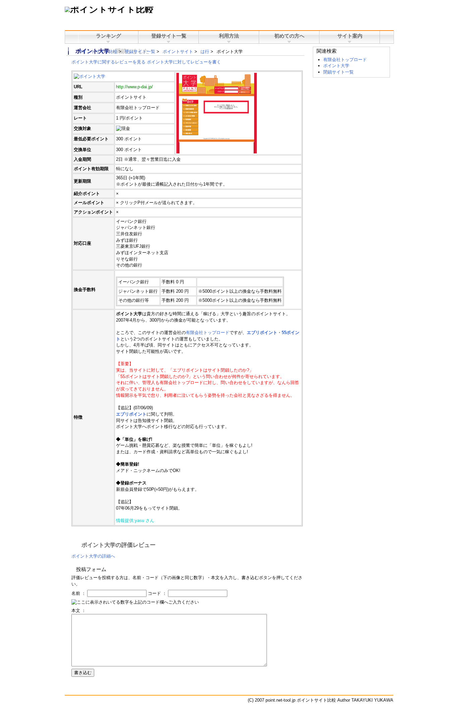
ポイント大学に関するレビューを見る (108, 61)
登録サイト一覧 (140, 51)
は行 (205, 51)
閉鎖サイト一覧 (338, 72)
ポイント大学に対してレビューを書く (184, 61)
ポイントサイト (178, 51)
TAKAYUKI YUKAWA (372, 700)
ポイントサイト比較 (97, 51)
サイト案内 (349, 36)
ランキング (108, 36)
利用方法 (229, 36)
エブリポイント (262, 332)
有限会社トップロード (207, 332)
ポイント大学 (336, 65)
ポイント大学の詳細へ (93, 556)
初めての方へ (289, 36)
